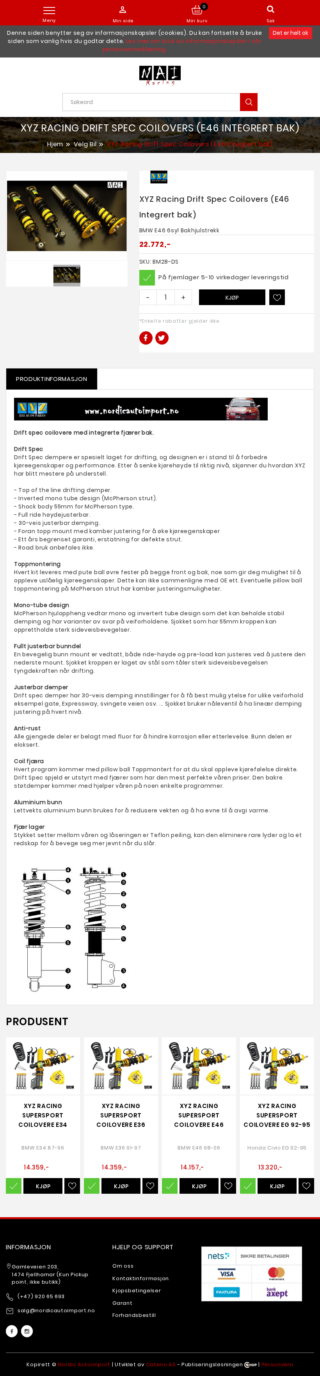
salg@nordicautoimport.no (56, 1310)
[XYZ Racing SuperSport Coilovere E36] (121, 1066)
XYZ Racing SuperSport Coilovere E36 (120, 1115)
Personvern (277, 1364)
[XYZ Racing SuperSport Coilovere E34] (43, 1066)
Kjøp (232, 298)
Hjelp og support (143, 1247)
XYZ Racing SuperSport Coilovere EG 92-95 (277, 1115)
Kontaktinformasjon (140, 1278)
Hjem (55, 143)
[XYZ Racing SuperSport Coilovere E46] (199, 1066)
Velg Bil (85, 144)
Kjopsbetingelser (136, 1290)
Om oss (122, 1266)
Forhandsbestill (134, 1315)
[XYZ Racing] (158, 176)
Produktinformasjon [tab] (51, 379)
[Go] (249, 102)
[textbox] (163, 102)
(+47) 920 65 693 (41, 1296)
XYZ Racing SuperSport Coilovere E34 (43, 1115)
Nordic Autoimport (84, 1364)
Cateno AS (161, 1364)
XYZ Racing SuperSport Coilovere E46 (199, 1115)
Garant (122, 1303)
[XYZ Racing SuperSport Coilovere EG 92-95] (277, 1066)
